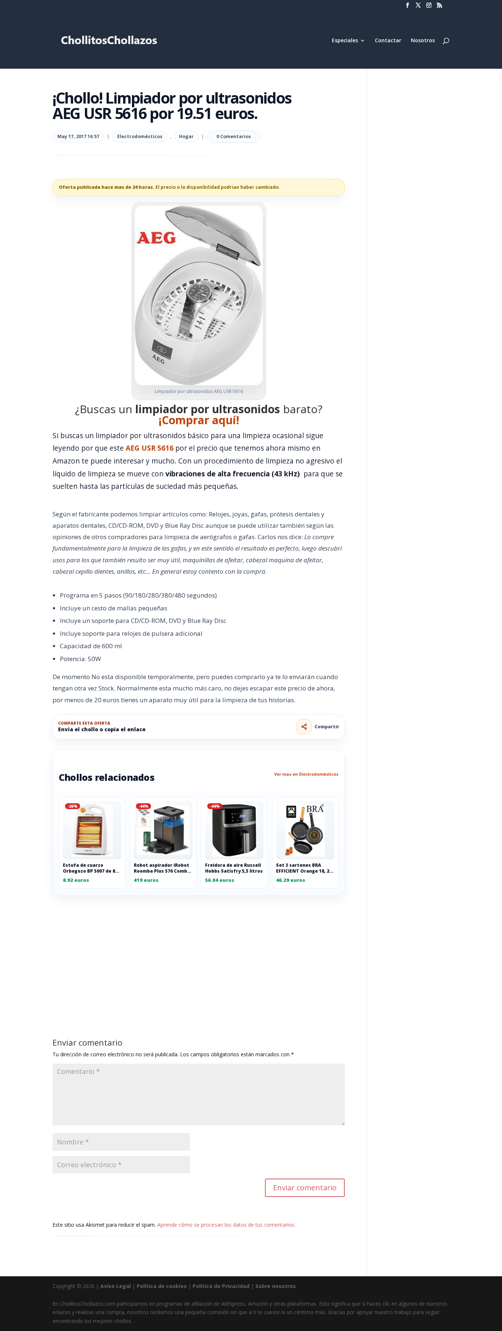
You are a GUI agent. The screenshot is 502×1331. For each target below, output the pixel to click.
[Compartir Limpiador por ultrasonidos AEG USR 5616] (304, 727)
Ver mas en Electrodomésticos (306, 774)
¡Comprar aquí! (198, 420)
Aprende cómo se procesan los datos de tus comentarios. (226, 1224)
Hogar (186, 136)
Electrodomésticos (139, 136)
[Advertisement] (199, 950)
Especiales (345, 41)
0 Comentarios (233, 136)
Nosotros (423, 41)
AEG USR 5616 (149, 448)
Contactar (388, 41)
